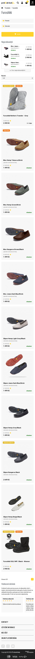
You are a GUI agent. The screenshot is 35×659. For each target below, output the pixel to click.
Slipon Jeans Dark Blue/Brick (13, 383)
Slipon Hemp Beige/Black (12, 517)
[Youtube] (13, 647)
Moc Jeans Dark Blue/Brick (13, 294)
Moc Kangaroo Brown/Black (13, 249)
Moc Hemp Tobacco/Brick (12, 160)
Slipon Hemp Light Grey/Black (14, 338)
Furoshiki (15, 8)
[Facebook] (3, 647)
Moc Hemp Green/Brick (12, 205)
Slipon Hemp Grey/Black (12, 428)
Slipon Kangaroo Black (11, 472)
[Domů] (2, 8)
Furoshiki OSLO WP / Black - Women (16, 561)
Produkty (7, 8)
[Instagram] (8, 647)
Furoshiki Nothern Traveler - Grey (15, 116)
